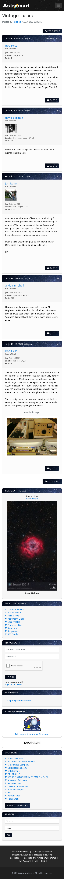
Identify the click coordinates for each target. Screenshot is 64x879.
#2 (58, 176)
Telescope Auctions (21, 854)
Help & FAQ (13, 615)
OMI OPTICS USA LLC (18, 786)
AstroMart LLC (15, 783)
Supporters (13, 631)
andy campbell (14, 285)
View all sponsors (17, 805)
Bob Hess (11, 45)
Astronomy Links (16, 618)
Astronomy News (20, 851)
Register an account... (15, 684)
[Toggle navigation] (58, 5)
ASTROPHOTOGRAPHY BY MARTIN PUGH (28, 777)
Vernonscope (14, 795)
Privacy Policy (14, 612)
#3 (58, 278)
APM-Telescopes (16, 789)
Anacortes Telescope (18, 780)
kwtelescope (14, 771)
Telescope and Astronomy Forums (39, 857)
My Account (25, 861)
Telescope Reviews (43, 854)
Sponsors (12, 628)
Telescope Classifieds (42, 851)
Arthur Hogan (32, 498)
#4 (58, 343)
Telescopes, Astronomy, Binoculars (32, 734)
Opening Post (52, 38)
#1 (58, 110)
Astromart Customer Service (21, 761)
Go (8, 835)
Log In (10, 677)
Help (36, 861)
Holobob (17, 21)
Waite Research (15, 758)
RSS (43, 861)
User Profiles (14, 621)
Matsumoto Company (18, 764)
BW (9, 792)
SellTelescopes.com (17, 767)
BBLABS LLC (14, 774)
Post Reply (53, 31)
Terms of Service (16, 609)
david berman (14, 117)
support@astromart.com (19, 700)
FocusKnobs (13, 798)
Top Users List (15, 625)
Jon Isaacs (11, 183)
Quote (53, 100)
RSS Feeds (13, 634)
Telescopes (13, 857)
